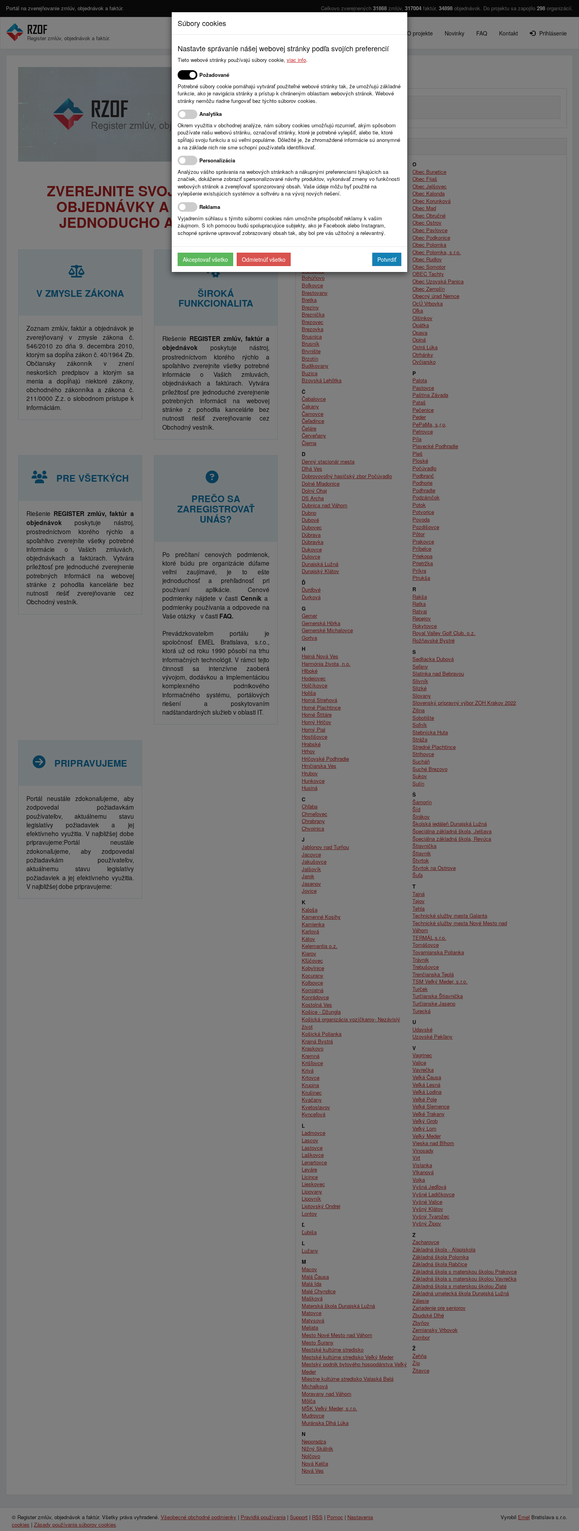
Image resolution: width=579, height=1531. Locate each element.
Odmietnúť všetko (264, 259)
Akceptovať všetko (205, 259)
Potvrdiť (386, 259)
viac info (296, 59)
